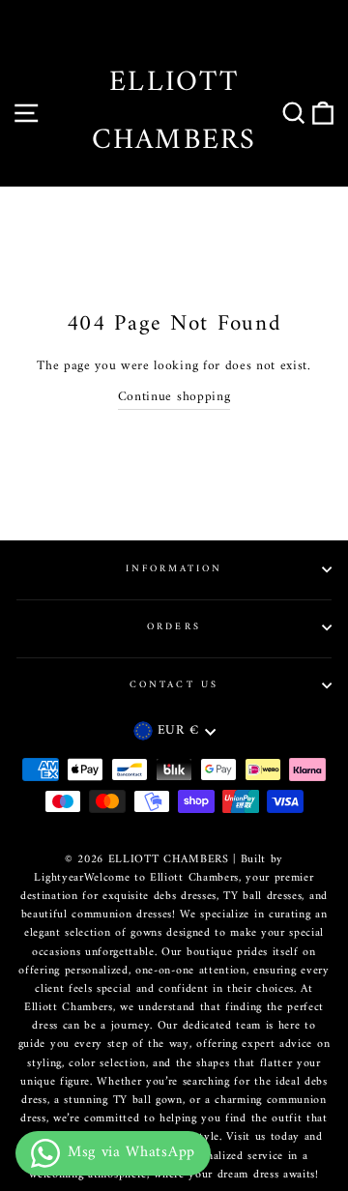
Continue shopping (174, 398)
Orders (173, 627)
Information (174, 569)
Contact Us (174, 685)
